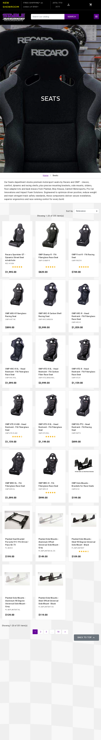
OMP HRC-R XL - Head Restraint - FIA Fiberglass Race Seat (17, 372)
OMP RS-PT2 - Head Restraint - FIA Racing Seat (82, 427)
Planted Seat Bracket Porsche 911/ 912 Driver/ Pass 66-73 (16, 542)
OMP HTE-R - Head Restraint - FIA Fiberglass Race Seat (83, 372)
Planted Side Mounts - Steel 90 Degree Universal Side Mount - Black (83, 542)
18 (58, 632)
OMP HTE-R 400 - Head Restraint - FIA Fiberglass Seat (17, 427)
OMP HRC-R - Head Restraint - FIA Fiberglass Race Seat (83, 316)
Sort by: (69, 211)
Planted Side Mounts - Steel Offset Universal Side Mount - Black (49, 601)
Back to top (86, 637)
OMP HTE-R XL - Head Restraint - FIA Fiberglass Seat (50, 427)
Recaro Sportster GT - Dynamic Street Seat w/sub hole (15, 257)
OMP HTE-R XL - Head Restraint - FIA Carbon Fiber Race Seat (49, 372)
